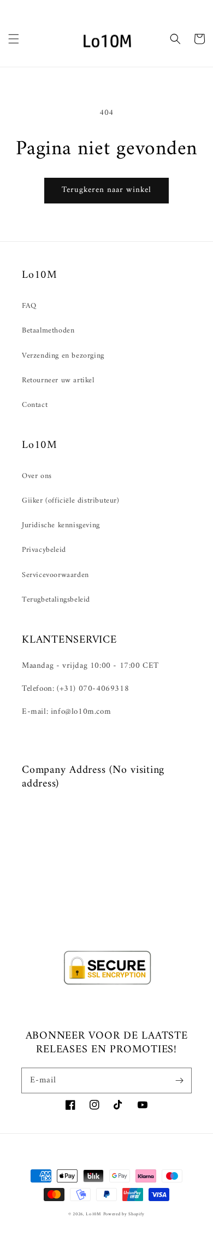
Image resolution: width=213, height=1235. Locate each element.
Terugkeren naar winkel (106, 190)
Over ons (37, 476)
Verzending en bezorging (63, 356)
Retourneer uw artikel (58, 380)
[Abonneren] (179, 1080)
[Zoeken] (175, 39)
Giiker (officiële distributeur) (71, 501)
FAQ (29, 306)
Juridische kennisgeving (61, 525)
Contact (35, 405)
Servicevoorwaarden (55, 575)
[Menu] (14, 39)
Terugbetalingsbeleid (56, 600)
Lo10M (93, 1214)
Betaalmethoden (48, 330)
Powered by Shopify (124, 1214)
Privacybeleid (44, 550)
